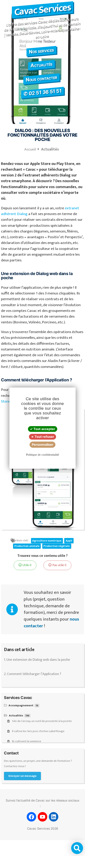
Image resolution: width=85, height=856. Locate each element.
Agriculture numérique (46, 541)
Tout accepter (44, 429)
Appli (69, 541)
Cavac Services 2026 (42, 828)
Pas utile (59, 565)
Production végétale (56, 546)
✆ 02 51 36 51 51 (42, 92)
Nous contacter (41, 78)
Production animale (27, 546)
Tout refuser (44, 437)
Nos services (41, 51)
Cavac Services (42, 9)
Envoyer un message (22, 775)
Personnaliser (42, 445)
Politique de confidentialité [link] (42, 454)
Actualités (41, 65)
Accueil (30, 149)
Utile (26, 565)
